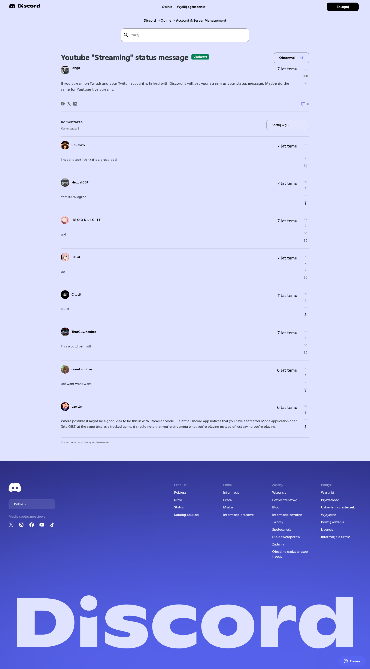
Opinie (167, 7)
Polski (19, 504)
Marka (228, 507)
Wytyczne (328, 515)
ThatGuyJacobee (84, 332)
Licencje (327, 529)
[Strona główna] (24, 7)
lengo (76, 68)
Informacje (231, 492)
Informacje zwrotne (287, 515)
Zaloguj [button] (343, 7)
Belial (76, 257)
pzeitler (77, 406)
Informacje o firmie (335, 537)
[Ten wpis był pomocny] (305, 69)
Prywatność (330, 500)
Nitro (178, 500)
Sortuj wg (280, 125)
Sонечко (78, 145)
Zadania (278, 544)
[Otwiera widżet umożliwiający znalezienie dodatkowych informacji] (352, 661)
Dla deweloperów (286, 537)
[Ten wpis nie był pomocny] (305, 83)
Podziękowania (332, 522)
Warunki (327, 492)
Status (179, 507)
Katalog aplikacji (187, 515)
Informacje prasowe (238, 515)
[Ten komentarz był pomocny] (305, 144)
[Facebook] (63, 104)
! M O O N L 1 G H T (86, 220)
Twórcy (277, 522)
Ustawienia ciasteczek (338, 507)
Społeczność (281, 529)
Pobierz (180, 492)
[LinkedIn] (75, 104)
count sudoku (82, 369)
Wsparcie (279, 492)
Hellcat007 (80, 182)
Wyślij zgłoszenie (191, 7)
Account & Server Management (201, 20)
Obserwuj (287, 58)
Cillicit (76, 294)
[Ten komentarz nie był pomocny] (305, 158)
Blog (275, 507)
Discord (150, 20)
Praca (227, 500)
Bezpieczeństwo (284, 500)
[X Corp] (69, 104)
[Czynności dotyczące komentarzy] (305, 165)
